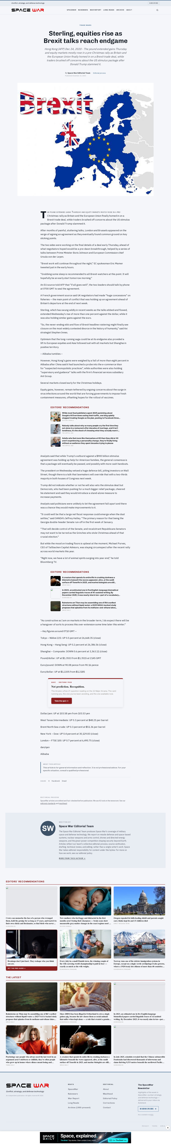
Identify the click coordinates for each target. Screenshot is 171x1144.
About (129, 10)
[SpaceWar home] (27, 10)
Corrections (109, 1103)
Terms (154, 1126)
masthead (63, 803)
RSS (151, 1115)
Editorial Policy (110, 1098)
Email (64, 781)
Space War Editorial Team (79, 73)
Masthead (108, 1094)
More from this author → (72, 858)
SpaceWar (71, 10)
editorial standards (47, 803)
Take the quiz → (62, 701)
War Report (95, 10)
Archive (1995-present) (79, 1107)
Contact (107, 1107)
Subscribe (153, 3)
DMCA (162, 1126)
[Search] (157, 10)
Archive (120, 10)
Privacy (145, 1126)
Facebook (56, 781)
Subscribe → (148, 1109)
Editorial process (99, 73)
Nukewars (83, 10)
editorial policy (85, 853)
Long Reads (108, 10)
